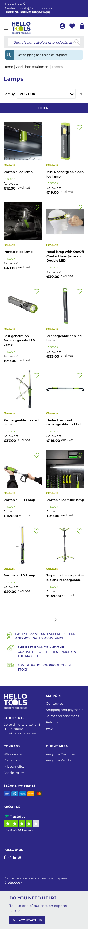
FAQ (49, 728)
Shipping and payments (64, 710)
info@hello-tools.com (38, 8)
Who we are (13, 754)
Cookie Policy (14, 772)
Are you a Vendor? (59, 760)
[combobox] (44, 42)
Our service (54, 703)
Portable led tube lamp (65, 500)
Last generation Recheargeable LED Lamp (19, 340)
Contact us (12, 760)
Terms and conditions (62, 716)
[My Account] (63, 27)
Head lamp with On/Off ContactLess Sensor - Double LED (65, 256)
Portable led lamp (18, 172)
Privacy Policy (14, 766)
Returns (52, 722)
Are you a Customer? (61, 754)
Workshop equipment (33, 66)
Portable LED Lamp (19, 500)
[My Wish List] (72, 27)
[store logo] (21, 28)
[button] (36, 128)
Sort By (9, 94)
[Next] (56, 620)
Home (9, 66)
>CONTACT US (30, 920)
